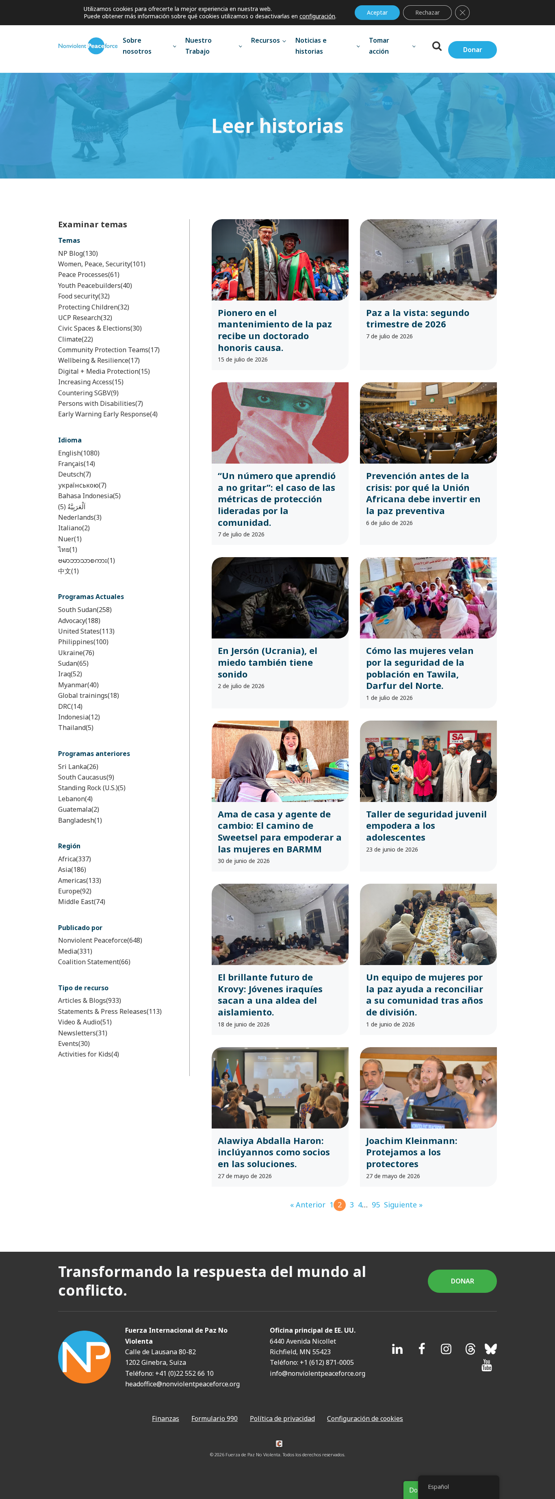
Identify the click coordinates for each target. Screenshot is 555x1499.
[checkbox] (112, 253)
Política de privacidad (282, 1418)
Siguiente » (403, 1204)
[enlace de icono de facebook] (422, 1349)
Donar (472, 49)
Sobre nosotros (137, 45)
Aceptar (377, 12)
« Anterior (307, 1204)
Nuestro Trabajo (198, 45)
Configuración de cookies (365, 1418)
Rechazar (427, 12)
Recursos (265, 40)
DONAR (462, 1281)
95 (376, 1204)
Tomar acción (379, 45)
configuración (317, 16)
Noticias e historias (311, 45)
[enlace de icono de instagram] (446, 1349)
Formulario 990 (214, 1418)
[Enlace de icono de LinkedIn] (397, 1349)
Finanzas (165, 1418)
